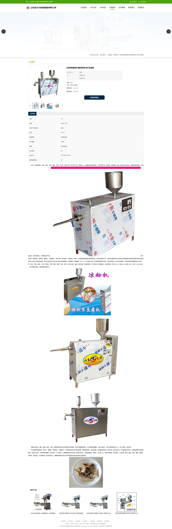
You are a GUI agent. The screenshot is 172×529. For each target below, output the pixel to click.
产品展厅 (112, 7)
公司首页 (83, 7)
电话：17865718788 (80, 523)
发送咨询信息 (94, 97)
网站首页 (134, 1)
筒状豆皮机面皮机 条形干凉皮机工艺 (126, 513)
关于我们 (143, 1)
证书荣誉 (122, 7)
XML (91, 526)
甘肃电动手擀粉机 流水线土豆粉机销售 (71, 513)
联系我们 (131, 7)
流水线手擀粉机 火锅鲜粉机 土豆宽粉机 (43, 513)
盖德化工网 (109, 526)
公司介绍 (93, 7)
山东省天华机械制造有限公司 (67, 526)
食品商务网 (102, 526)
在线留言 (141, 7)
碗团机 (116, 55)
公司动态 (103, 7)
